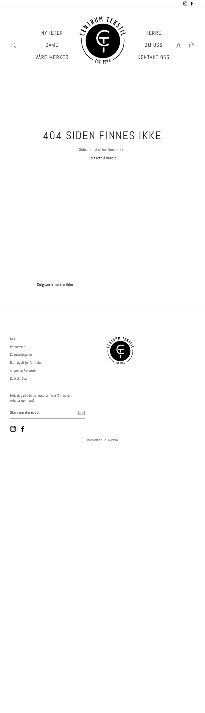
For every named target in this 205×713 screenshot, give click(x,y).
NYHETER (52, 32)
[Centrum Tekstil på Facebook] (23, 429)
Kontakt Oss (154, 57)
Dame (52, 44)
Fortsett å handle (102, 158)
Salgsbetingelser (21, 355)
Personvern (17, 347)
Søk (12, 339)
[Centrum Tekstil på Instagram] (13, 429)
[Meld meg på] (81, 413)
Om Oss (153, 44)
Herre (154, 32)
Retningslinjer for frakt (25, 362)
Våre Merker (52, 57)
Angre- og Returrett (23, 370)
